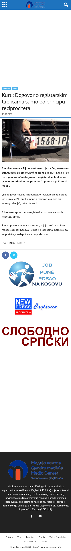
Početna (9, 537)
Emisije (42, 537)
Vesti (15, 88)
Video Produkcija (58, 537)
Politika (6, 88)
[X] (13, 255)
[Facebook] (5, 255)
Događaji (30, 537)
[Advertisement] (35, 47)
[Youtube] (40, 516)
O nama (43, 541)
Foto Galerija (30, 541)
